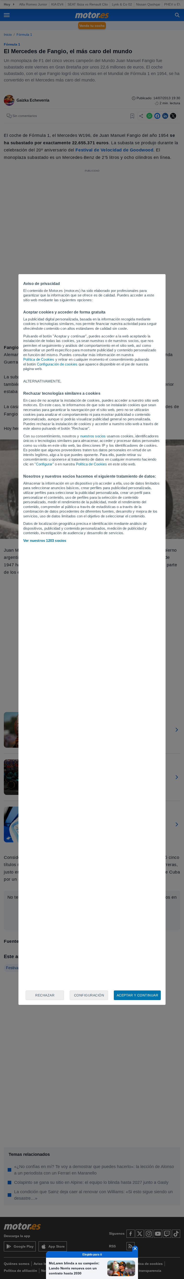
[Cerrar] (135, 1248)
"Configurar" (44, 464)
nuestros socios (93, 436)
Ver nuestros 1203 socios (44, 540)
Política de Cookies (38, 359)
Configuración (89, 995)
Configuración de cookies (57, 364)
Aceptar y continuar (137, 995)
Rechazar (44, 995)
